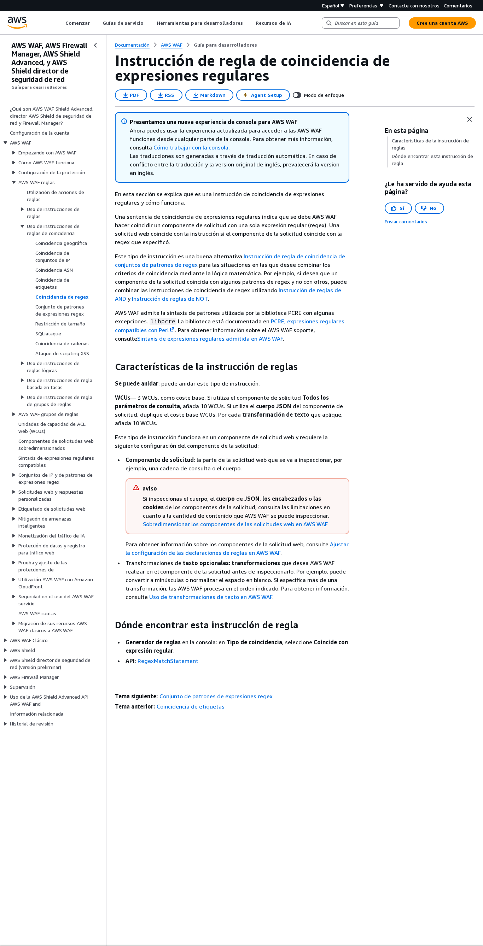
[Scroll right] (296, 23)
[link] (225, 44)
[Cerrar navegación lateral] (95, 45)
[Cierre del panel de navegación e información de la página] (470, 119)
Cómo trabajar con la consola (190, 147)
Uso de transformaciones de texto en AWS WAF (210, 596)
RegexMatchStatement (168, 660)
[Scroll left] (60, 23)
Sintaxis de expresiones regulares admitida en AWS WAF (210, 338)
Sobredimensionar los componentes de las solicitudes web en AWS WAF (235, 524)
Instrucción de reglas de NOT (170, 298)
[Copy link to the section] (109, 366)
